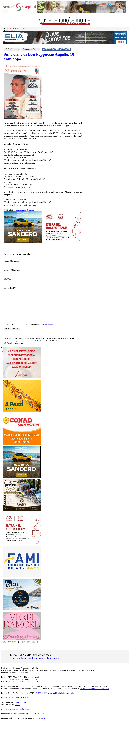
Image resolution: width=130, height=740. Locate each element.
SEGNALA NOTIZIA (15, 28)
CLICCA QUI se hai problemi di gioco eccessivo (55, 693)
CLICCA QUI (38, 714)
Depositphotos (20, 702)
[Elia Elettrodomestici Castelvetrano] (65, 43)
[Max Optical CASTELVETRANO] (22, 610)
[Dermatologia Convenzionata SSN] (22, 378)
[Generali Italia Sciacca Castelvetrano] (62, 242)
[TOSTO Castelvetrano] (22, 510)
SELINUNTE (12, 30)
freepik (17, 704)
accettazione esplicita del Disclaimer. (94, 689)
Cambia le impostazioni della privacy (16, 709)
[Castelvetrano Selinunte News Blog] (65, 24)
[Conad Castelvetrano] (22, 444)
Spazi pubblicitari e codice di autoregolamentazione (35, 658)
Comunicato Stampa (31, 49)
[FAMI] (22, 577)
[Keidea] (22, 411)
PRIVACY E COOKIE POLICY (14, 698)
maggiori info (48, 324)
